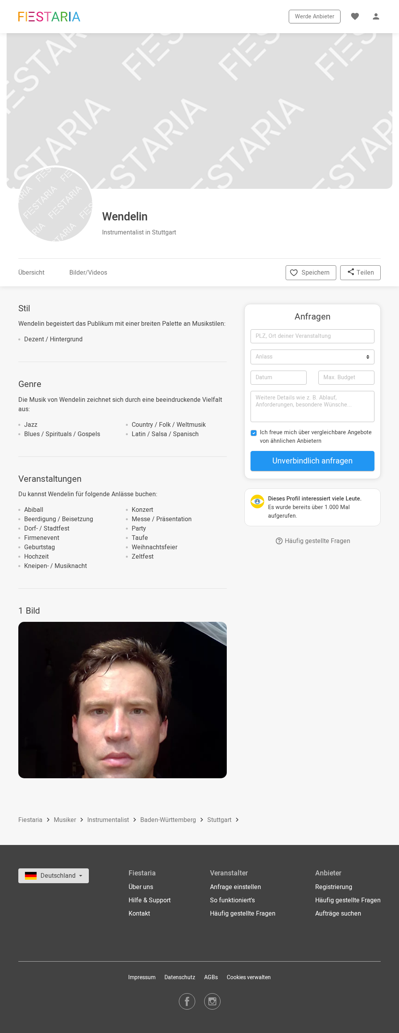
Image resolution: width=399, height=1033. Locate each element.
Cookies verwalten (249, 977)
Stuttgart (220, 820)
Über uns (141, 887)
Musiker (66, 820)
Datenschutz (179, 977)
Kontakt (139, 913)
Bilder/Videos (88, 272)
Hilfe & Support (150, 900)
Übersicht (31, 272)
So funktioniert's (232, 900)
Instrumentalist (109, 820)
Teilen (364, 272)
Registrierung (333, 887)
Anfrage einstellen (235, 887)
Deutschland (59, 875)
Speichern (316, 272)
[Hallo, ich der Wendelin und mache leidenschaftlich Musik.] (122, 700)
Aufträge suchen (338, 913)
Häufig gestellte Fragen (316, 541)
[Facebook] (187, 1001)
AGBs (211, 977)
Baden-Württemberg (169, 820)
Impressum (141, 977)
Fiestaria (31, 820)
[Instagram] (212, 1001)
